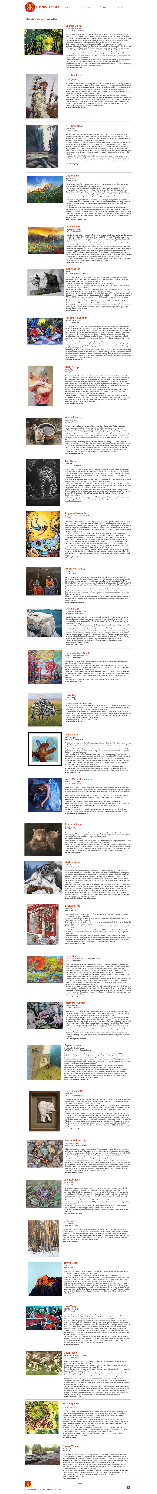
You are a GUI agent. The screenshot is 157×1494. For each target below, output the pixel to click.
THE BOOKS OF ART (47, 7)
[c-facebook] (128, 1487)
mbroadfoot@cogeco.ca (74, 164)
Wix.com (58, 1489)
